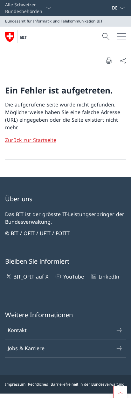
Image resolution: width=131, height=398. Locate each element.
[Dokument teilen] (123, 60)
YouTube (73, 276)
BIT (23, 37)
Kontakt (17, 330)
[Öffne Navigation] (121, 36)
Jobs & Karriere (26, 348)
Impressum (15, 384)
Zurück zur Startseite (30, 140)
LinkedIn (109, 276)
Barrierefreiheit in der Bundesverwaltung (87, 384)
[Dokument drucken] (109, 60)
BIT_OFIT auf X (30, 276)
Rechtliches (38, 384)
